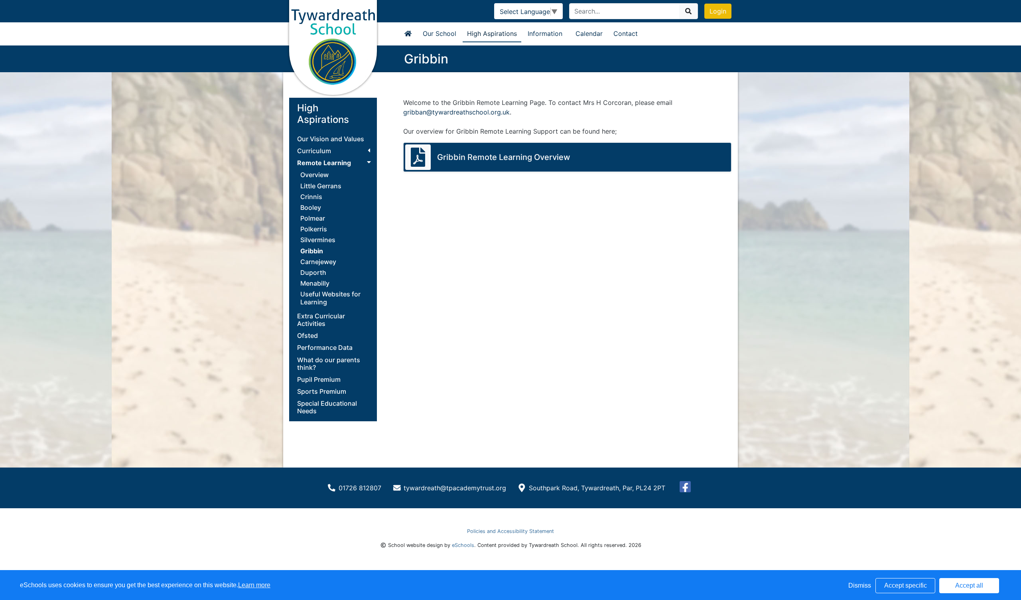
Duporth (313, 272)
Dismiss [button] (859, 585)
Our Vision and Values (330, 139)
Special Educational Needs (327, 407)
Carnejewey (318, 262)
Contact (625, 34)
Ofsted (307, 335)
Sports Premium (321, 391)
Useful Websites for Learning (330, 298)
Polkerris (313, 229)
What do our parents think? (328, 363)
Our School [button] (439, 34)
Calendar (589, 34)
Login (718, 11)
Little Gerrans (320, 186)
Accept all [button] (969, 585)
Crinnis (311, 197)
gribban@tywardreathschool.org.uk (456, 112)
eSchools (463, 545)
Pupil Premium (319, 379)
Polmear (312, 218)
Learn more (254, 585)
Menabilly (314, 283)
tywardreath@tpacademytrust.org (455, 488)
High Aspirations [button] (492, 34)
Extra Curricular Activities (321, 320)
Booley (310, 207)
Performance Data (325, 347)
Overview (314, 175)
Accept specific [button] (905, 585)
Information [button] (545, 34)
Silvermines (317, 240)
